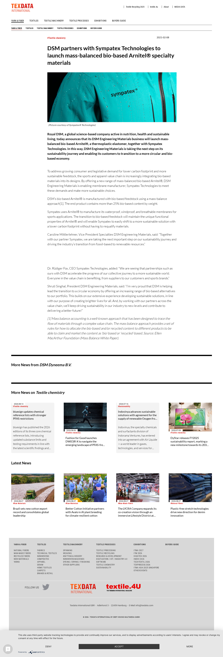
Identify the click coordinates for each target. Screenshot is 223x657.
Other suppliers (71, 564)
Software (101, 562)
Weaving (67, 553)
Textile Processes (79, 20)
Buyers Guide (119, 20)
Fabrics (41, 550)
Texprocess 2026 (142, 564)
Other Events (140, 570)
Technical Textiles (47, 553)
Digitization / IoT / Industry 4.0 (111, 559)
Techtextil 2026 (142, 562)
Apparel (41, 562)
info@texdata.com (144, 605)
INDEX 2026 (139, 559)
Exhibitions (100, 20)
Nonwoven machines (73, 559)
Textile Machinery (54, 20)
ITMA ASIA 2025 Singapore (146, 567)
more (189, 646)
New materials (21, 559)
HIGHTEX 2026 (140, 556)
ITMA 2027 (138, 550)
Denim (40, 564)
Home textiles (44, 567)
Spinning (67, 550)
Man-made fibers (22, 553)
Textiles (33, 20)
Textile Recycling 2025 (135, 7)
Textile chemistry (105, 564)
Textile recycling (105, 553)
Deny (48, 646)
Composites (43, 559)
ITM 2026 (138, 553)
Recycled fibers (22, 556)
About (166, 7)
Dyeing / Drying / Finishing (76, 562)
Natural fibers (21, 550)
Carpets (41, 570)
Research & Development (109, 556)
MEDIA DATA (179, 7)
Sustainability (103, 567)
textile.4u (154, 7)
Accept (119, 646)
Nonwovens (43, 556)
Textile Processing (106, 550)
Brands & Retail (45, 573)
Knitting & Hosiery (72, 556)
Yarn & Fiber (17, 20)
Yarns (17, 562)
